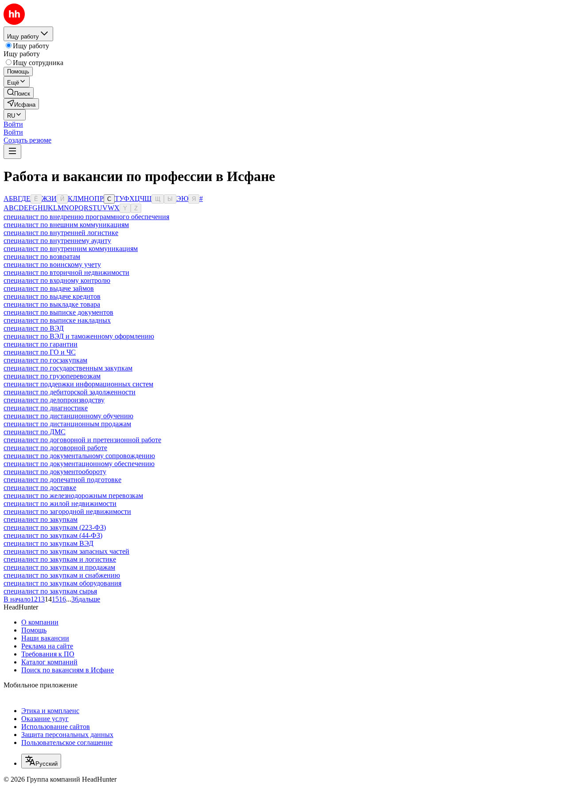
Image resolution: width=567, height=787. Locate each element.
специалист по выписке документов (58, 312)
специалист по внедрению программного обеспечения (86, 216)
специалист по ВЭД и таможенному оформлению (79, 336)
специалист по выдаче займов (49, 288)
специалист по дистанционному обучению (68, 416)
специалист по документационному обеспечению (79, 463)
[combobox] (41, 761)
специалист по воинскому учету (52, 264)
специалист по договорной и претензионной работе (82, 440)
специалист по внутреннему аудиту (57, 240)
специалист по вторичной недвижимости (66, 272)
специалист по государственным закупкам (68, 368)
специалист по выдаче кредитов (52, 296)
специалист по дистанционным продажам (67, 424)
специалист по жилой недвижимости (60, 503)
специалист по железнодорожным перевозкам (73, 495)
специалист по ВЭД (34, 328)
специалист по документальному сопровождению (79, 455)
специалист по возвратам (42, 256)
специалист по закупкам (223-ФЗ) (55, 527)
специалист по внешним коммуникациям (66, 224)
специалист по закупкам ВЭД (48, 543)
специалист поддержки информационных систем (78, 384)
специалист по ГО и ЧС (40, 352)
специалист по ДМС (35, 432)
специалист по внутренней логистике (61, 232)
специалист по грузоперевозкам (52, 376)
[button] (13, 124)
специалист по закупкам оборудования (62, 583)
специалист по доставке (40, 487)
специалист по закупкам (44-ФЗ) (53, 535)
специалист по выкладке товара (52, 304)
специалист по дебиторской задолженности (70, 392)
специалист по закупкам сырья (50, 591)
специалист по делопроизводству (54, 400)
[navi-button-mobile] (12, 151)
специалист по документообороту (55, 471)
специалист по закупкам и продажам (59, 567)
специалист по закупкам (41, 519)
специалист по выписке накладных (57, 320)
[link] (19, 92)
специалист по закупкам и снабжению (62, 575)
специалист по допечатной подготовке (62, 479)
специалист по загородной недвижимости (67, 511)
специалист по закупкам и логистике (60, 559)
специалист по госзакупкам (45, 360)
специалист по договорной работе (55, 447)
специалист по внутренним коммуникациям (71, 248)
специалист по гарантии (41, 344)
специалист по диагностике (46, 408)
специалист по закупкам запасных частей (66, 551)
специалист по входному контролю (57, 280)
